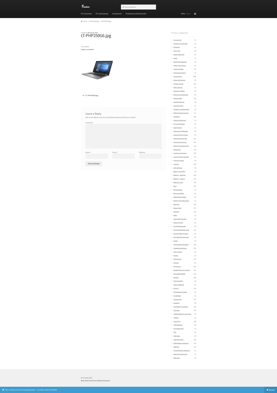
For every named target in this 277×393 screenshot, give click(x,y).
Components (117, 14)
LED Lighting (177, 168)
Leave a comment (87, 49)
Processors (177, 266)
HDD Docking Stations (180, 113)
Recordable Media (179, 274)
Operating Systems (180, 219)
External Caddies (179, 91)
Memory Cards (178, 182)
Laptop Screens (178, 160)
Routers (176, 277)
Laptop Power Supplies (181, 157)
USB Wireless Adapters (181, 343)
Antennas (176, 47)
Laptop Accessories (180, 153)
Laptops (176, 164)
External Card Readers (180, 95)
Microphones (177, 190)
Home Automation (179, 120)
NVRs (175, 215)
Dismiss (272, 390)
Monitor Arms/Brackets (181, 201)
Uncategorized (178, 329)
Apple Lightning (178, 55)
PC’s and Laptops (102, 14)
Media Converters (179, 172)
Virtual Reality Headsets (181, 351)
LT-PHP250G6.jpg (94, 21)
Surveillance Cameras (180, 307)
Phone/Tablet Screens (180, 234)
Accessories (177, 40)
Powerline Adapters (180, 248)
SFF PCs (176, 288)
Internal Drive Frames (180, 135)
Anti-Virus (176, 51)
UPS (174, 332)
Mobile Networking (179, 197)
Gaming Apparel (178, 102)
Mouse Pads (177, 208)
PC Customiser (86, 14)
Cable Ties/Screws (179, 66)
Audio (175, 58)
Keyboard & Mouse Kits (181, 146)
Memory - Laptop (179, 179)
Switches (176, 310)
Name (88, 152)
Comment (89, 123)
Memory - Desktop (179, 175)
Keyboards (177, 150)
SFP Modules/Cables (180, 292)
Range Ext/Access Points (181, 270)
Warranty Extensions (180, 354)
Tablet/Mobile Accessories (182, 314)
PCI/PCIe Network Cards (181, 230)
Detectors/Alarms (179, 80)
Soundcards (177, 299)
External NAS (177, 98)
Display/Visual (178, 84)
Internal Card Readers (180, 131)
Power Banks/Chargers (181, 245)
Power (175, 241)
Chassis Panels (178, 69)
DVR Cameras (177, 87)
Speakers (176, 303)
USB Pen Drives (178, 340)
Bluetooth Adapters (180, 62)
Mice (174, 186)
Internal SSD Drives (179, 142)
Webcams (176, 358)
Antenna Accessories (180, 44)
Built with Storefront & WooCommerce (95, 380)
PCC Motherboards (179, 226)
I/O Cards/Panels (179, 124)
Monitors (176, 204)
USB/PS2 (176, 347)
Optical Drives (178, 223)
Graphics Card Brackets (181, 109)
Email (115, 152)
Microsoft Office (178, 193)
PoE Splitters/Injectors (181, 237)
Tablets (176, 318)
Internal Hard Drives (180, 139)
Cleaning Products (179, 73)
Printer (175, 256)
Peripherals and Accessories (136, 14)
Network (176, 212)
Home (85, 21)
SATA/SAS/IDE (178, 281)
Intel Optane (177, 128)
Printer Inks (177, 259)
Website (142, 152)
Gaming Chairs (178, 106)
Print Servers (177, 252)
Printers (176, 263)
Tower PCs (176, 321)
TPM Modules (177, 325)
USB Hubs (176, 336)
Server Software (178, 285)
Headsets (176, 117)
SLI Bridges (177, 296)
